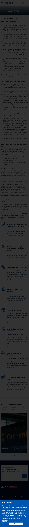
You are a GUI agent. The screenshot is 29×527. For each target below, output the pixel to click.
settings (3, 513)
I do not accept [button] (5, 523)
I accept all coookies (16, 524)
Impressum (4, 521)
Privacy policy (5, 520)
